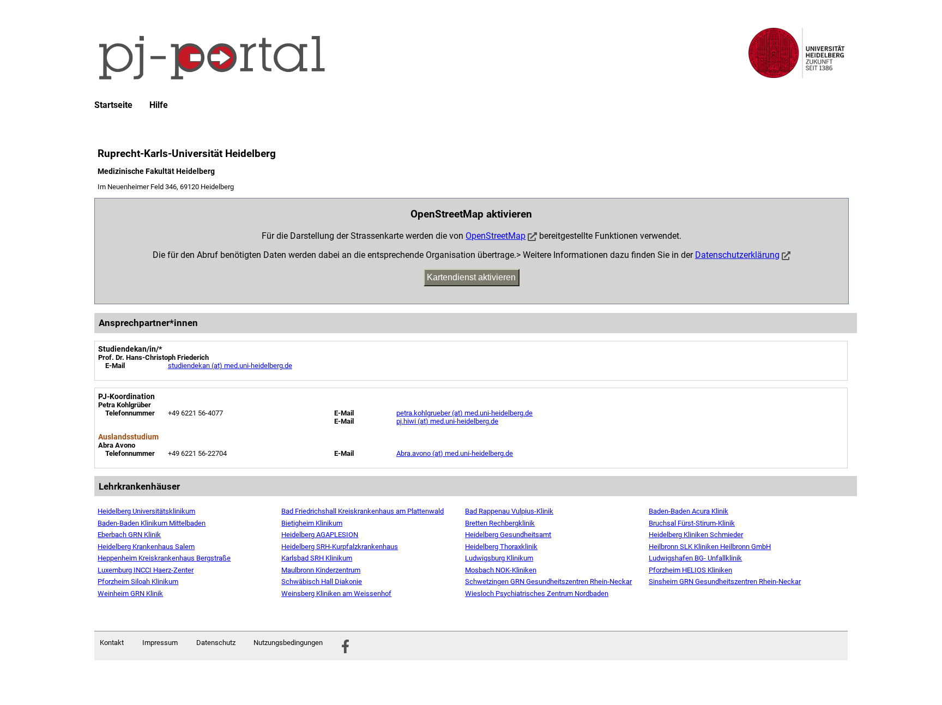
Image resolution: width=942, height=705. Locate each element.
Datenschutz (215, 642)
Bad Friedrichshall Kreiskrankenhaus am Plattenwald (362, 511)
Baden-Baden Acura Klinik (688, 511)
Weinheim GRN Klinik (130, 593)
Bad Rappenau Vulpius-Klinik (509, 511)
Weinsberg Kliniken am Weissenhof (336, 593)
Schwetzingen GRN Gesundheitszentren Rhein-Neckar (548, 581)
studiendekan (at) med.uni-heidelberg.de (230, 365)
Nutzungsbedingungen (288, 642)
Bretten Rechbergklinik (500, 523)
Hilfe (158, 105)
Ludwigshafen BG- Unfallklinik (695, 558)
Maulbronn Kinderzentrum (320, 570)
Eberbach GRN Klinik (129, 535)
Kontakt (112, 642)
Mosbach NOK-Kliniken (500, 570)
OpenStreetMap (496, 236)
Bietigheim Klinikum (311, 523)
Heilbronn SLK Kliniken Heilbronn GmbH (710, 547)
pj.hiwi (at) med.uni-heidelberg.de (447, 421)
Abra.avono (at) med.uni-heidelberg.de (454, 453)
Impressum (160, 642)
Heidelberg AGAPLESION (319, 535)
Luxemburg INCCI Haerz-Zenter (146, 570)
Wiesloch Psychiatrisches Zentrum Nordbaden (536, 593)
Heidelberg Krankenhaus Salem (146, 547)
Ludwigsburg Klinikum (499, 558)
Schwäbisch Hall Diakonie (321, 581)
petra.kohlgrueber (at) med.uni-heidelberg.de (464, 413)
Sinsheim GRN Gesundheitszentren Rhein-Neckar (725, 581)
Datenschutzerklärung (737, 255)
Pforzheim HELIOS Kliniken (690, 570)
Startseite (113, 105)
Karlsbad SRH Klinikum (316, 558)
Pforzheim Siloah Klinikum (138, 581)
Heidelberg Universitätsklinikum (146, 511)
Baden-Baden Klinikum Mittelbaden (152, 523)
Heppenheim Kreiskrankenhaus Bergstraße (164, 558)
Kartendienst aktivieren (471, 277)
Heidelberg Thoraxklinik (501, 547)
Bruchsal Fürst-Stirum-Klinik (692, 523)
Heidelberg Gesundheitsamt (508, 535)
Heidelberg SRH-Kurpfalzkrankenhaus (339, 547)
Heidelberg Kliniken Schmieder (696, 535)
